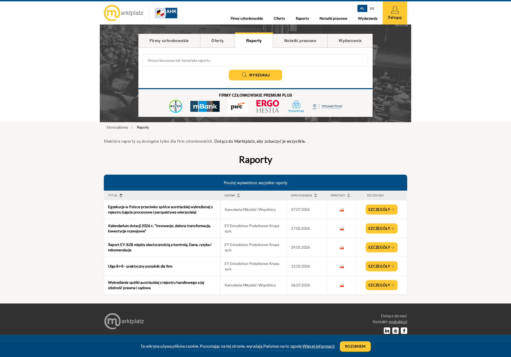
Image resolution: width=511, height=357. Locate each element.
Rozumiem (355, 346)
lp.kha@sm (398, 321)
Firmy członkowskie (247, 18)
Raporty (302, 18)
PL (362, 8)
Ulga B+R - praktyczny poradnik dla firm (140, 266)
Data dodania (301, 195)
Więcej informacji (318, 345)
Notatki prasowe (333, 18)
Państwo (338, 195)
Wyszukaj (259, 74)
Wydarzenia (367, 18)
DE (372, 8)
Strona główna (117, 127)
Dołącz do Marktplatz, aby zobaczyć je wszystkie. (260, 141)
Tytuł (112, 195)
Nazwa (229, 195)
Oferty (279, 18)
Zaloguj (395, 17)
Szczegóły (379, 209)
